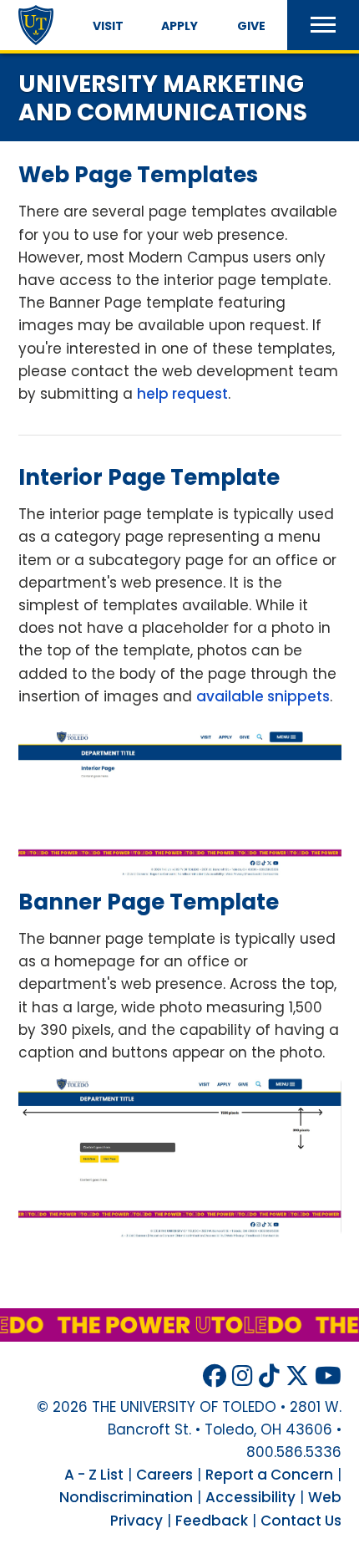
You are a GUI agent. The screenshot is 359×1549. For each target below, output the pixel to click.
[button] (323, 25)
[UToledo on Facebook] (214, 1376)
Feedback (211, 1521)
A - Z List (94, 1475)
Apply (179, 26)
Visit (108, 26)
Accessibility (250, 1497)
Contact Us (300, 1521)
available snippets (263, 696)
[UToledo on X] (297, 1376)
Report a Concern (269, 1475)
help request (182, 394)
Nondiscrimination (126, 1497)
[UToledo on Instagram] (242, 1376)
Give (251, 26)
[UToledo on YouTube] (328, 1376)
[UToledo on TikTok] (269, 1376)
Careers (164, 1475)
